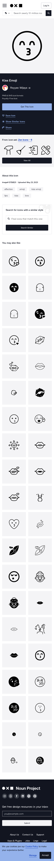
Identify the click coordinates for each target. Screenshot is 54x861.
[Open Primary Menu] (5, 6)
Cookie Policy (31, 846)
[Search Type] (7, 13)
